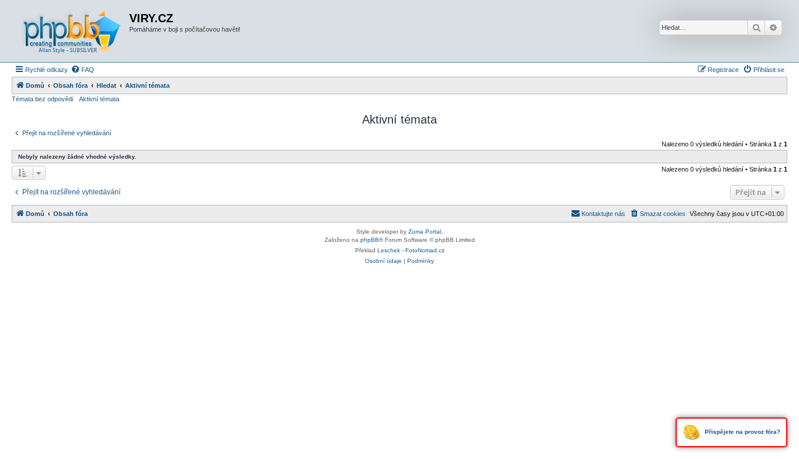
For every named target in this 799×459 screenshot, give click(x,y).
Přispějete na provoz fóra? (741, 432)
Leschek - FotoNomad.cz (411, 250)
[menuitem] (82, 70)
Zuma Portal (424, 231)
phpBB (369, 240)
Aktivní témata (99, 98)
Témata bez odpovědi (42, 98)
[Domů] (72, 31)
